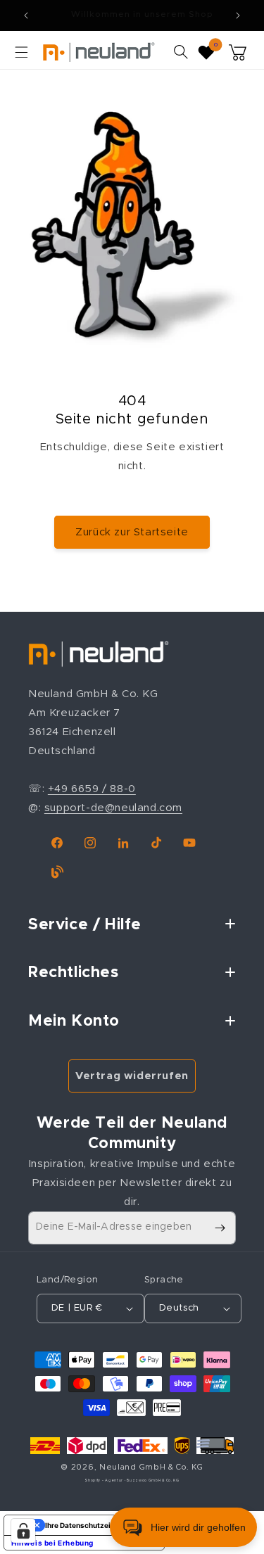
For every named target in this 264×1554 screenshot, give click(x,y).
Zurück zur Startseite (132, 532)
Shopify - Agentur (104, 1480)
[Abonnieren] (219, 1227)
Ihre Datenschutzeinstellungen (98, 1525)
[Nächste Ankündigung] (237, 15)
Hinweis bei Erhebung (52, 1543)
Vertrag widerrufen (132, 1076)
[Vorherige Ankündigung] (26, 15)
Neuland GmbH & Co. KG (151, 1467)
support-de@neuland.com (113, 808)
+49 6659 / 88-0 (92, 789)
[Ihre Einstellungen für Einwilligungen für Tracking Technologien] (23, 1531)
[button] (21, 52)
